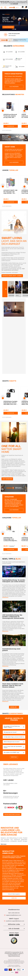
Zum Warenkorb (10, 126)
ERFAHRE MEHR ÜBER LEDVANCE (12, 814)
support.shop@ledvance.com (13, 915)
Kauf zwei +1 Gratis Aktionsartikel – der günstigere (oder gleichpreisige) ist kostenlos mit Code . (14, 3)
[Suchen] (5, 7)
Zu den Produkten (8, 27)
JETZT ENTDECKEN (7, 478)
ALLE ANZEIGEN (14, 86)
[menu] (1, 7)
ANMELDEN (14, 898)
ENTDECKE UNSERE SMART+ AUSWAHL (12, 275)
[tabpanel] (14, 20)
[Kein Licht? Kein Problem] (14, 488)
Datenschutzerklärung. (8, 889)
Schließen (26, 0)
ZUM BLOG (13, 707)
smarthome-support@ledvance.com (15, 921)
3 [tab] (15, 29)
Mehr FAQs (14, 757)
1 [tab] (12, 29)
